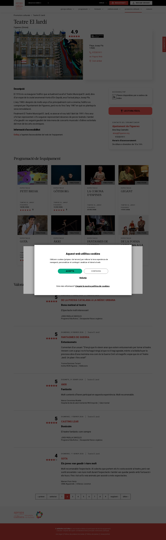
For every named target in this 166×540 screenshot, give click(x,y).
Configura (96, 271)
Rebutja (83, 278)
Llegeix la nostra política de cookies (92, 286)
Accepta (70, 271)
